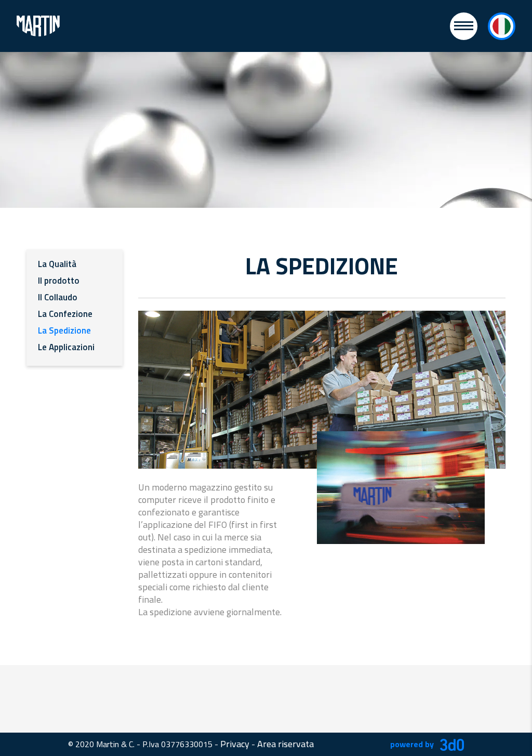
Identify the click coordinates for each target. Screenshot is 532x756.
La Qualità (57, 264)
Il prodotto (58, 280)
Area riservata (285, 744)
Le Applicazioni (66, 347)
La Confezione (65, 314)
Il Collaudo (57, 297)
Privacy (234, 744)
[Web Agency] (450, 744)
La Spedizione (64, 330)
